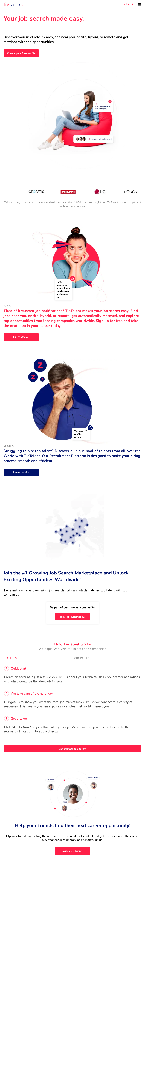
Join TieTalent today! (72, 616)
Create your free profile (21, 53)
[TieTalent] (13, 4)
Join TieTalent (21, 337)
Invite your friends (72, 851)
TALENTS (11, 658)
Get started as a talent (72, 748)
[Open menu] (139, 4)
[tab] (38, 658)
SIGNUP (128, 4)
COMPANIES (81, 658)
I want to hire (21, 472)
